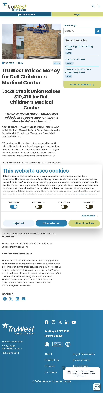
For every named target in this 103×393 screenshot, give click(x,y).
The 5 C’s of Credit (75, 59)
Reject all (18, 223)
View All (80, 84)
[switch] (38, 207)
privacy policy (83, 194)
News (57, 63)
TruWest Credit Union (31, 126)
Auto (69, 53)
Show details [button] (88, 215)
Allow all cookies (84, 223)
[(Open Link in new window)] (46, 322)
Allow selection (51, 223)
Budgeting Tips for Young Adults (79, 48)
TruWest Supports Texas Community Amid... (78, 71)
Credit (69, 63)
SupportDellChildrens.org (15, 246)
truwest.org (8, 236)
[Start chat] (96, 386)
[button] (5, 299)
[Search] (98, 31)
